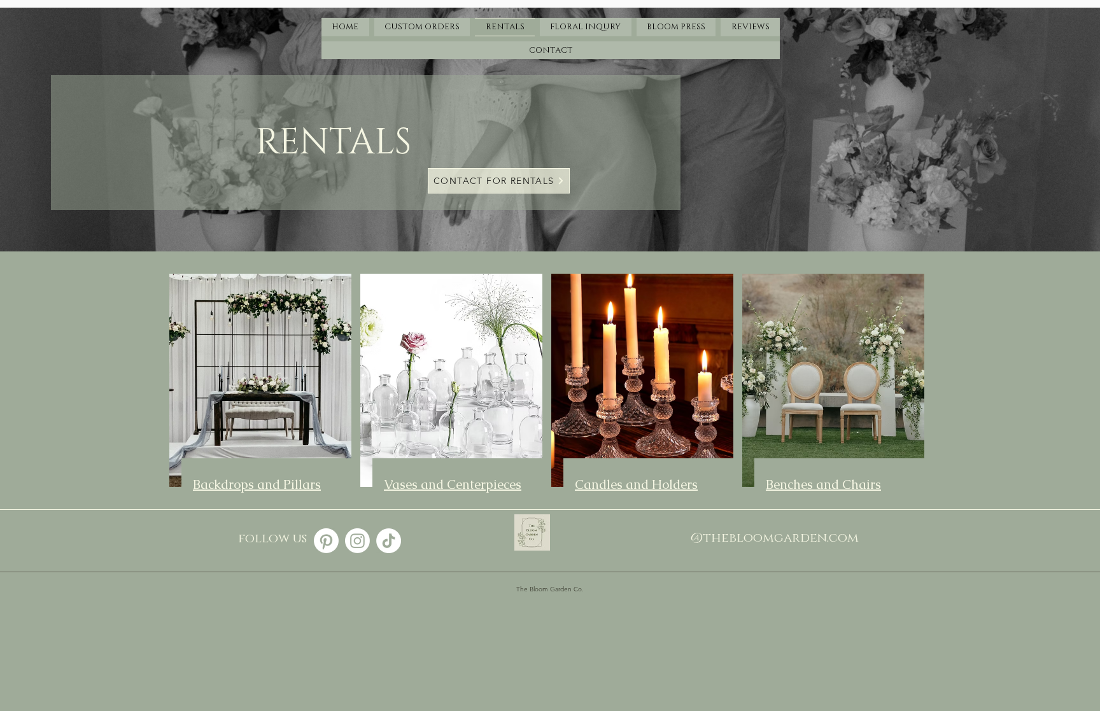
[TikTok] (388, 540)
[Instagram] (357, 540)
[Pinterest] (326, 540)
